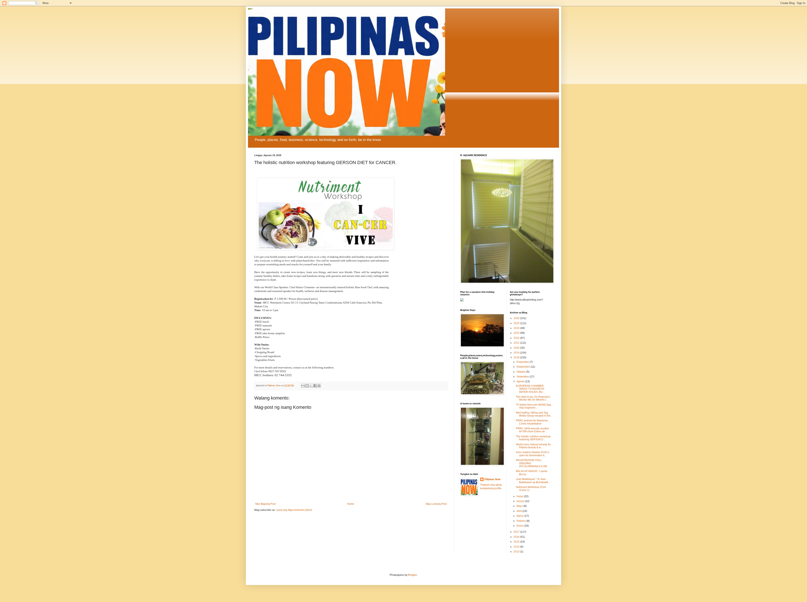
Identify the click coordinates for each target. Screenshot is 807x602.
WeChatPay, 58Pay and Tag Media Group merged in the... (534, 414)
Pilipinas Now (492, 479)
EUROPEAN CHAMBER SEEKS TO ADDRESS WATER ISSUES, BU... (530, 388)
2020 (517, 347)
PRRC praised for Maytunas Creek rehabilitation (532, 422)
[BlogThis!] (307, 386)
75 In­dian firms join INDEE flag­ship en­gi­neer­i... (534, 406)
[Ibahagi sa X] (311, 386)
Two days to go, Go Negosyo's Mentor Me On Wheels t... (533, 398)
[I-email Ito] (303, 386)
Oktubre (521, 371)
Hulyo (520, 496)
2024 (517, 328)
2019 (517, 352)
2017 (517, 531)
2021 (517, 342)
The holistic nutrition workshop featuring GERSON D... (533, 438)
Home (350, 503)
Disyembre (523, 361)
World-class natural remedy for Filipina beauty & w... (533, 446)
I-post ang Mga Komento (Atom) (294, 510)
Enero (520, 525)
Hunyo (521, 501)
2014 (517, 546)
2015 (517, 541)
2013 (517, 551)
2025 (517, 323)
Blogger (412, 574)
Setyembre (523, 376)
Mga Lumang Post (436, 503)
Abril (519, 511)
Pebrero (521, 520)
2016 (517, 536)
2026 (517, 318)
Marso (520, 515)
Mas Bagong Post (265, 503)
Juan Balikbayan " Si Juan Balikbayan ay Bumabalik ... (533, 481)
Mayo (520, 506)
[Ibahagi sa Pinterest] (319, 386)
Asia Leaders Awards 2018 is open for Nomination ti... (532, 454)
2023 (517, 332)
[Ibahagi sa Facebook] (315, 386)
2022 (517, 337)
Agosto (521, 381)
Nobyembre (524, 366)
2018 (517, 357)
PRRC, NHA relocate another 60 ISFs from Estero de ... (532, 430)
